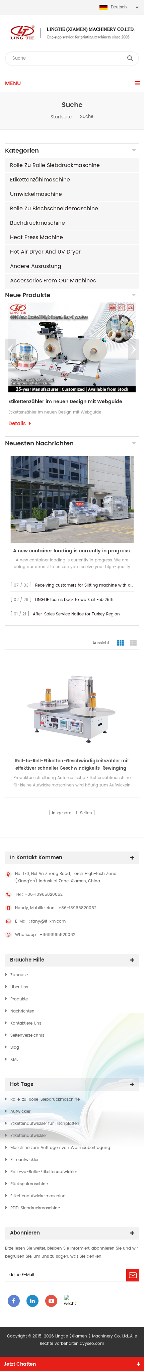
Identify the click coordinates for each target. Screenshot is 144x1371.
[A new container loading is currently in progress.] (72, 500)
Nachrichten (22, 1011)
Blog (14, 1047)
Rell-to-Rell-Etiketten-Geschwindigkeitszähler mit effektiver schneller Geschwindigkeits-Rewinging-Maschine (72, 765)
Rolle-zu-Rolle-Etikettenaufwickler (43, 1172)
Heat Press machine (36, 237)
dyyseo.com (92, 1343)
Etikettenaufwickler (28, 1136)
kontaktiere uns (25, 1023)
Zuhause (19, 975)
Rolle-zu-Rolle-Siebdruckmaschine (45, 1099)
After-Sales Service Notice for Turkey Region (76, 614)
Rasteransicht (121, 643)
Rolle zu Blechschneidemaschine (54, 208)
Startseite (61, 116)
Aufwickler (20, 1111)
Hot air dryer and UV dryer (45, 252)
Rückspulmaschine (29, 1184)
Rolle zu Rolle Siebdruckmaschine (55, 165)
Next (133, 349)
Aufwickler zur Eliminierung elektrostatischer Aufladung (72, 401)
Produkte (19, 999)
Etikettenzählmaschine (40, 179)
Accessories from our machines (53, 280)
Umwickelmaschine (36, 194)
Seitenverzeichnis (27, 1035)
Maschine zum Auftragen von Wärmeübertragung (60, 1148)
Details (17, 432)
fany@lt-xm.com (48, 921)
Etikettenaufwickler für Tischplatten (44, 1123)
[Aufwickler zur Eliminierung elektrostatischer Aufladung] (72, 348)
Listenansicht (133, 643)
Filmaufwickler (24, 1160)
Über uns (19, 987)
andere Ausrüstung (35, 266)
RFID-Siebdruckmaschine (35, 1208)
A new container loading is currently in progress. (72, 550)
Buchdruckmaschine (37, 223)
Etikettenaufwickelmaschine (37, 1196)
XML (14, 1059)
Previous (10, 349)
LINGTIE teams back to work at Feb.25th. (75, 600)
